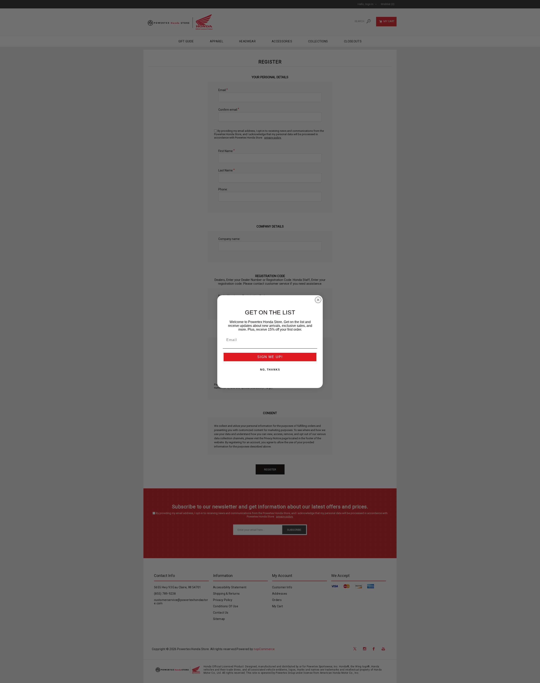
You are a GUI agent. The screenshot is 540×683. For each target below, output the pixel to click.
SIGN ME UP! (270, 357)
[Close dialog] (318, 299)
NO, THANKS (270, 369)
